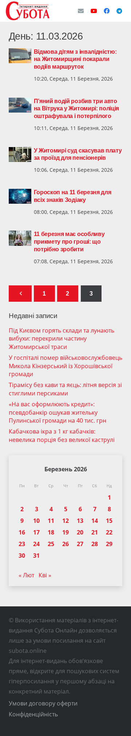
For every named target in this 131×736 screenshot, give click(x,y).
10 (36, 521)
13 (80, 521)
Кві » (45, 575)
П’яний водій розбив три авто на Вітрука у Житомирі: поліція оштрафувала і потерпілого (76, 108)
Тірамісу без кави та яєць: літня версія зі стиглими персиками (65, 389)
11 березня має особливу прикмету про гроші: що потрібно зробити (69, 241)
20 (80, 532)
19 (65, 532)
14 (94, 521)
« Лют (26, 575)
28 (94, 544)
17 (36, 532)
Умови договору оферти (43, 703)
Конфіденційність (33, 714)
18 (51, 532)
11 (51, 521)
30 (22, 556)
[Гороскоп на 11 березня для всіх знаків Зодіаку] (20, 196)
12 (65, 521)
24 (36, 544)
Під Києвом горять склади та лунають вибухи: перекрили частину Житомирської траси (61, 338)
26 (65, 544)
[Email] (81, 11)
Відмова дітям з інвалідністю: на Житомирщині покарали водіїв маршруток (75, 59)
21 (94, 532)
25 (51, 544)
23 (22, 544)
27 (80, 544)
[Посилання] (27, 10)
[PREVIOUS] (20, 293)
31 (36, 556)
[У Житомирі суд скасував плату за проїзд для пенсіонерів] (20, 154)
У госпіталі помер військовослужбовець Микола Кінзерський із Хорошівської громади (65, 366)
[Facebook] (106, 11)
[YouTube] (94, 11)
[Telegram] (119, 11)
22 (109, 532)
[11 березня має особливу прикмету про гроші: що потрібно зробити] (20, 238)
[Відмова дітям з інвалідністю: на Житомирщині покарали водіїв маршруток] (20, 56)
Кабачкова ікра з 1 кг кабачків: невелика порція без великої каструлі (62, 435)
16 (22, 532)
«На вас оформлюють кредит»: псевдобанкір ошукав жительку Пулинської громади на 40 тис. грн (57, 412)
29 (109, 544)
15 (109, 521)
